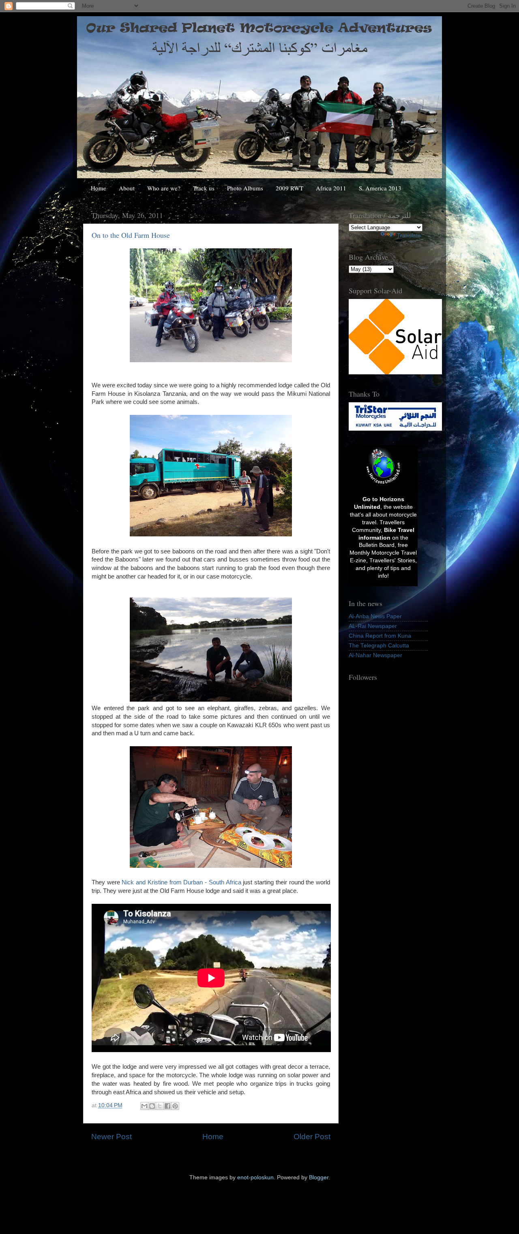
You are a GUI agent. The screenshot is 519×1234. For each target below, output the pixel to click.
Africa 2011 (331, 188)
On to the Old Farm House (131, 235)
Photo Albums (245, 188)
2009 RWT (289, 188)
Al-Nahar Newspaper (375, 655)
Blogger (318, 1177)
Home (98, 188)
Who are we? (163, 188)
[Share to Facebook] (167, 1106)
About (127, 188)
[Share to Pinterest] (175, 1106)
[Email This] (144, 1106)
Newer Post (111, 1136)
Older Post (312, 1136)
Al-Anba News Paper (375, 616)
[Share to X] (160, 1106)
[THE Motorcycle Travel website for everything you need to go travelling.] (383, 485)
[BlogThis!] (152, 1106)
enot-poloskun (255, 1177)
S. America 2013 (380, 188)
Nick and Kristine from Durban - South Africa (181, 882)
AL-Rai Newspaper (373, 626)
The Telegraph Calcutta (379, 646)
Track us (203, 188)
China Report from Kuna (380, 636)
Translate (409, 236)
